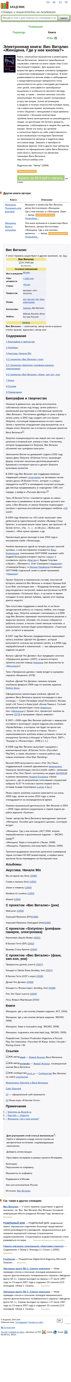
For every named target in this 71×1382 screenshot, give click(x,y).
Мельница (12, 666)
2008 (39, 976)
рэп (24, 299)
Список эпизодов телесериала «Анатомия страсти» (33, 1246)
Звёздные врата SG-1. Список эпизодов (26, 1291)
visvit (22, 1057)
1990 (33, 875)
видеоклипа (55, 766)
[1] (23, 431)
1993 (28, 887)
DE (54, 2)
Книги (52, 32)
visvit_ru (31, 1073)
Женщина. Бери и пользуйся (10, 226)
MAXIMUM (61, 773)
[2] (48, 491)
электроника (29, 302)
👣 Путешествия (8, 1327)
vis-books (25, 1063)
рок (37, 299)
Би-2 (49, 787)
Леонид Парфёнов (39, 567)
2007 (39, 964)
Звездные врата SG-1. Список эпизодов (26, 1268)
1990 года (29, 278)
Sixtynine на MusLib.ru (19, 1112)
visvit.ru (26, 323)
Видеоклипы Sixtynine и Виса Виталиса (27, 1082)
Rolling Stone (13, 688)
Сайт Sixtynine (13, 1088)
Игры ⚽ (52, 38)
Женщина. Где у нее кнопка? (23, 1118)
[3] (13, 838)
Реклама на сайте (35, 1322)
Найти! (63, 18)
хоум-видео (34, 477)
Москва (26, 272)
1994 (17, 899)
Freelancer (9, 1259)
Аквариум (56, 563)
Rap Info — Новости (18, 1115)
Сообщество (45, 1073)
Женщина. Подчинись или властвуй (13, 208)
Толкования (35, 26)
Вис (65, 255)
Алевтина (38, 662)
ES (60, 2)
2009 (33, 994)
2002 (37, 937)
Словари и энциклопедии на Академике (28, 12)
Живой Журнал (37, 1057)
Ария (50, 556)
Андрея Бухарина (38, 776)
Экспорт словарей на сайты (12, 1332)
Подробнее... (32, 218)
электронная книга (45, 215)
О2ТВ (17, 714)
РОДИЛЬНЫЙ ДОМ (14, 1223)
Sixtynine (27, 308)
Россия (26, 284)
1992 (33, 881)
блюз (42, 299)
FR (66, 2)
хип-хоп (31, 299)
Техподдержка (21, 1322)
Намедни (12, 574)
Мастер (32, 560)
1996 (34, 916)
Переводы (19, 32)
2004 (33, 949)
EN (48, 2)
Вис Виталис (24, 1190)
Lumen (40, 787)
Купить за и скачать (41, 178)
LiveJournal (22, 1076)
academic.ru (13, 5)
